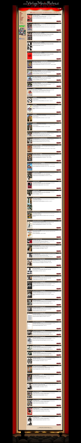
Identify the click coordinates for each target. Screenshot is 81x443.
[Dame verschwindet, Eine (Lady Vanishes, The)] (58, 289)
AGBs (20, 21)
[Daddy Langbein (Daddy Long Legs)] (58, 152)
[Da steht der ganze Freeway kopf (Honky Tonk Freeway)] (58, 68)
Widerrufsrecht (21, 23)
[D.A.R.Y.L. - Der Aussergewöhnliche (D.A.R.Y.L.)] (29, 30)
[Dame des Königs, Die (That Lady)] (58, 243)
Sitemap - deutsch (38, 431)
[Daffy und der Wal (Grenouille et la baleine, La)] (29, 170)
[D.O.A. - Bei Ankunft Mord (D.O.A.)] (58, 40)
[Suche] (22, 15)
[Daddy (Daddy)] (29, 102)
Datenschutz (21, 22)
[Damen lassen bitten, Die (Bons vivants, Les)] (29, 389)
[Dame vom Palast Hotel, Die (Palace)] (29, 372)
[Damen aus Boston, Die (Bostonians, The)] (29, 381)
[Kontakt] (22, 20)
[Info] (22, 16)
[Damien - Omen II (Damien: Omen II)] (29, 397)
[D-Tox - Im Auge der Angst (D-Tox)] (29, 21)
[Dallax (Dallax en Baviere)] (29, 237)
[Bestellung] (22, 17)
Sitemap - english (43, 431)
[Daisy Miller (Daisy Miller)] (29, 179)
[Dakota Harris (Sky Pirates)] (58, 210)
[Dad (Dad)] (29, 95)
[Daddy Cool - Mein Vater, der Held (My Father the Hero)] (29, 136)
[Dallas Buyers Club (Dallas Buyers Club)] (58, 228)
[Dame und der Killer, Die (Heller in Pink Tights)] (29, 265)
